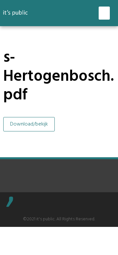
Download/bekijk (29, 124)
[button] (104, 13)
